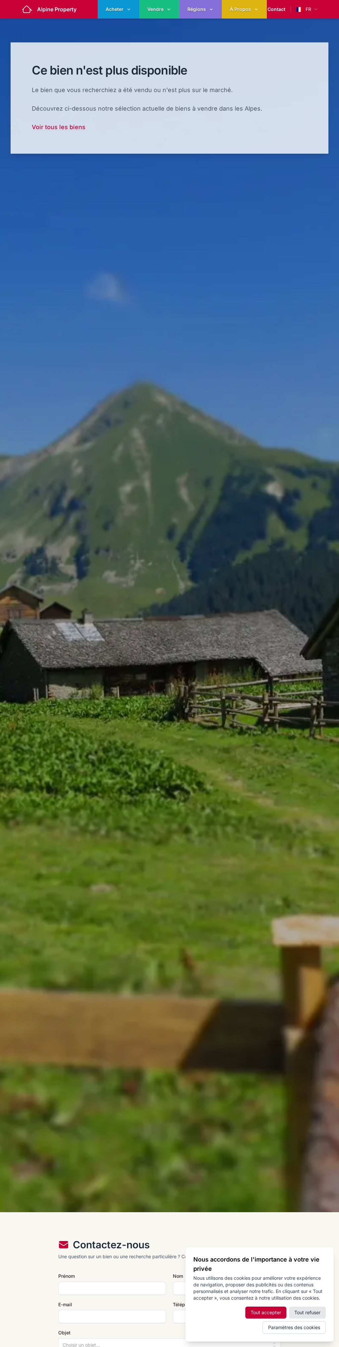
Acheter (114, 9)
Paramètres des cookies (294, 1327)
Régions (196, 9)
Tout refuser (307, 1312)
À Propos (240, 9)
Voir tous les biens (58, 127)
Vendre (155, 9)
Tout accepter (266, 1312)
